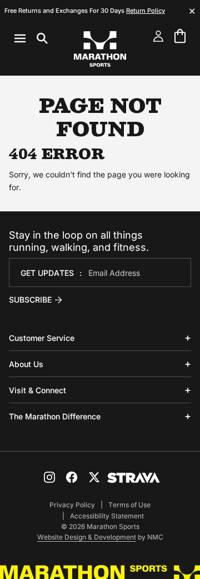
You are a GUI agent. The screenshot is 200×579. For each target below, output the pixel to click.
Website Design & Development (86, 537)
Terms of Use (129, 505)
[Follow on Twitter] (94, 477)
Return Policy (145, 10)
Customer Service (41, 338)
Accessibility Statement (107, 516)
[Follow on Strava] (133, 477)
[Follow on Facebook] (72, 477)
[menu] (31, 38)
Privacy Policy (72, 505)
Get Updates (47, 273)
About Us (26, 364)
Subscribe (30, 299)
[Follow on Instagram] (49, 477)
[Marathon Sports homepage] (100, 49)
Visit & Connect (37, 390)
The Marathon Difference (55, 416)
